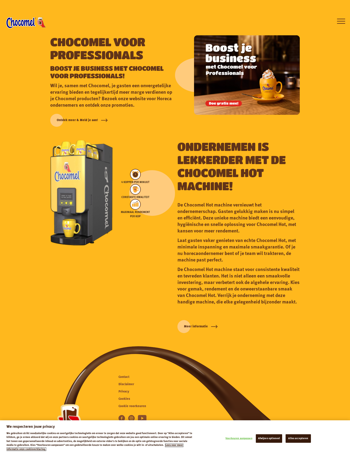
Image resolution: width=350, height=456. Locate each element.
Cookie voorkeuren (132, 406)
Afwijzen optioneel (269, 438)
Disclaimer (126, 384)
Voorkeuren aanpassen (238, 438)
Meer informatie (196, 326)
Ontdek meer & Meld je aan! (77, 120)
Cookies (124, 399)
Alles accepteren (298, 438)
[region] (175, 438)
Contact (123, 377)
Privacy (123, 391)
